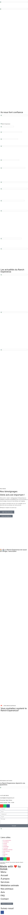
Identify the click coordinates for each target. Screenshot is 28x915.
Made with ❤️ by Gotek (10, 868)
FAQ (4, 855)
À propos (5, 848)
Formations (6, 842)
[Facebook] (1, 858)
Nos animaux (7, 889)
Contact (5, 845)
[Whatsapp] (5, 858)
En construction (7, 840)
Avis (4, 852)
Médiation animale (10, 885)
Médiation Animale (7, 849)
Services (5, 854)
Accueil (5, 843)
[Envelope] (8, 858)
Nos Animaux (6, 851)
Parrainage (6, 846)
